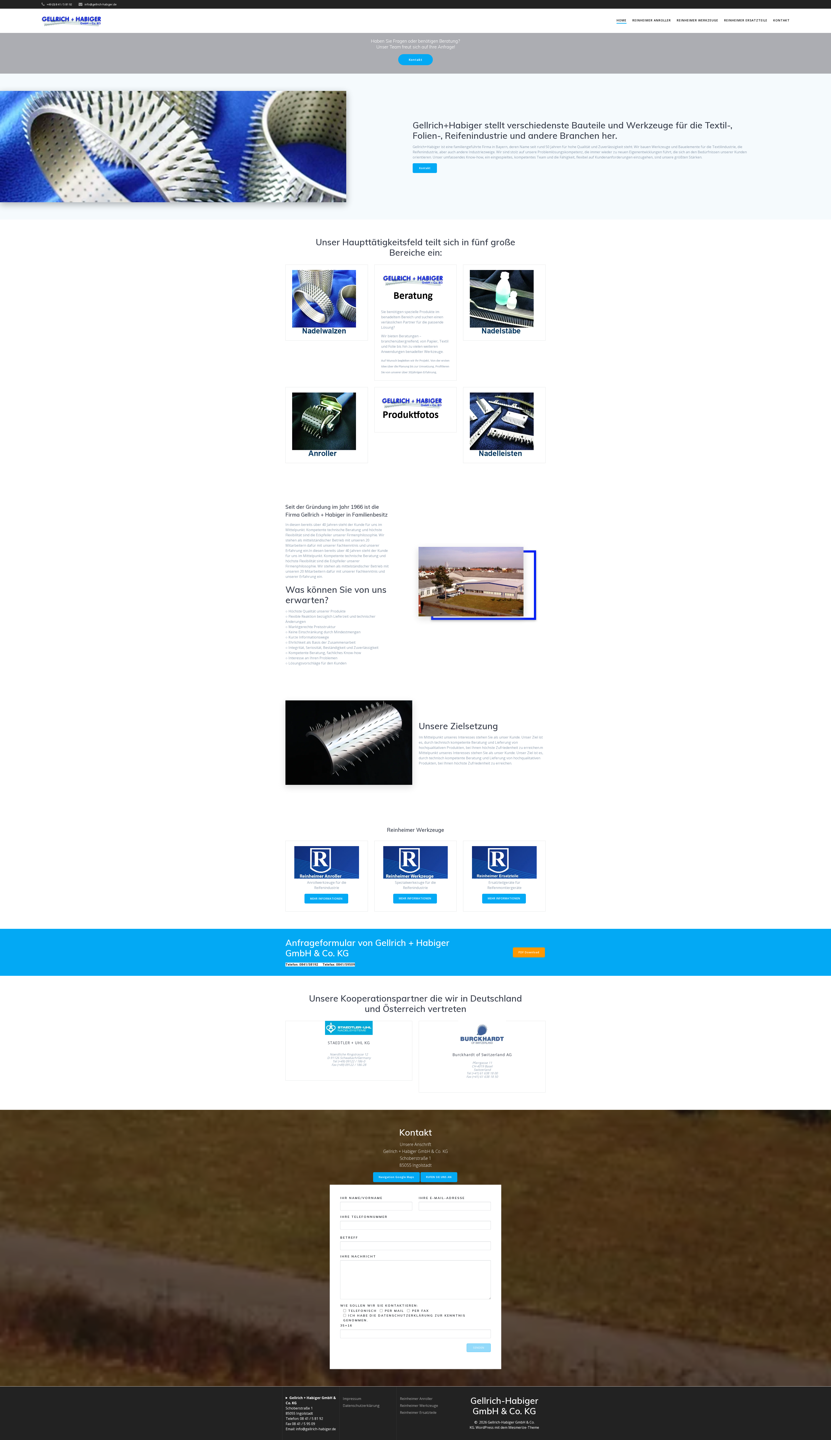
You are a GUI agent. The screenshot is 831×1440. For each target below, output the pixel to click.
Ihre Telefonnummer (364, 1217)
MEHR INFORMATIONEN (326, 898)
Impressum (352, 1398)
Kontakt (781, 20)
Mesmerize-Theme (523, 1427)
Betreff (349, 1238)
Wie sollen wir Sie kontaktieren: (402, 1315)
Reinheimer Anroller (651, 20)
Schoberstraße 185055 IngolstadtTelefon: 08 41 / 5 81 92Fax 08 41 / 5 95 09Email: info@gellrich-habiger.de (311, 1413)
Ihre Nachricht (358, 1256)
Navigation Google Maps (396, 1177)
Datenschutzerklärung (361, 1405)
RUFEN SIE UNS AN (439, 1177)
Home (621, 20)
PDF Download (529, 952)
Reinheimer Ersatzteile (745, 20)
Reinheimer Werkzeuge (697, 20)
